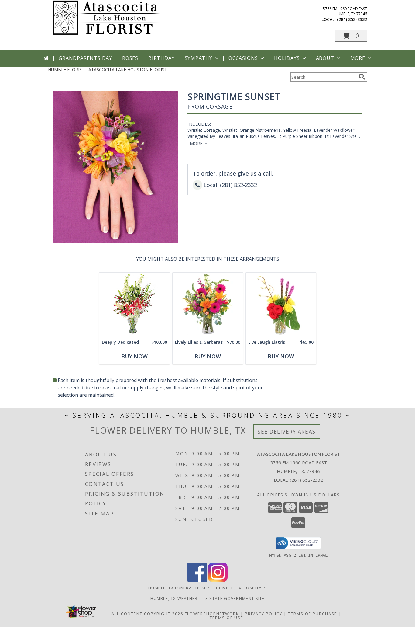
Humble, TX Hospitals (241, 587)
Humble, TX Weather (173, 598)
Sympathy (198, 58)
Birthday (161, 58)
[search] (362, 76)
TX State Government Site (234, 598)
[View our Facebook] (197, 580)
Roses (130, 58)
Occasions (243, 58)
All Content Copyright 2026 (147, 613)
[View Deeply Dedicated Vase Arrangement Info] (134, 305)
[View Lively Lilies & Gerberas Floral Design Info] (208, 305)
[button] (351, 36)
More (357, 58)
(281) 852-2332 (352, 19)
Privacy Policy (263, 613)
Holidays (287, 58)
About (325, 58)
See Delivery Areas (287, 431)
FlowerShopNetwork (212, 613)
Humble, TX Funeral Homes (179, 587)
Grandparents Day (85, 58)
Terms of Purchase (312, 613)
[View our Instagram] (218, 580)
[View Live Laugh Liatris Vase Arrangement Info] (281, 305)
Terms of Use (226, 617)
